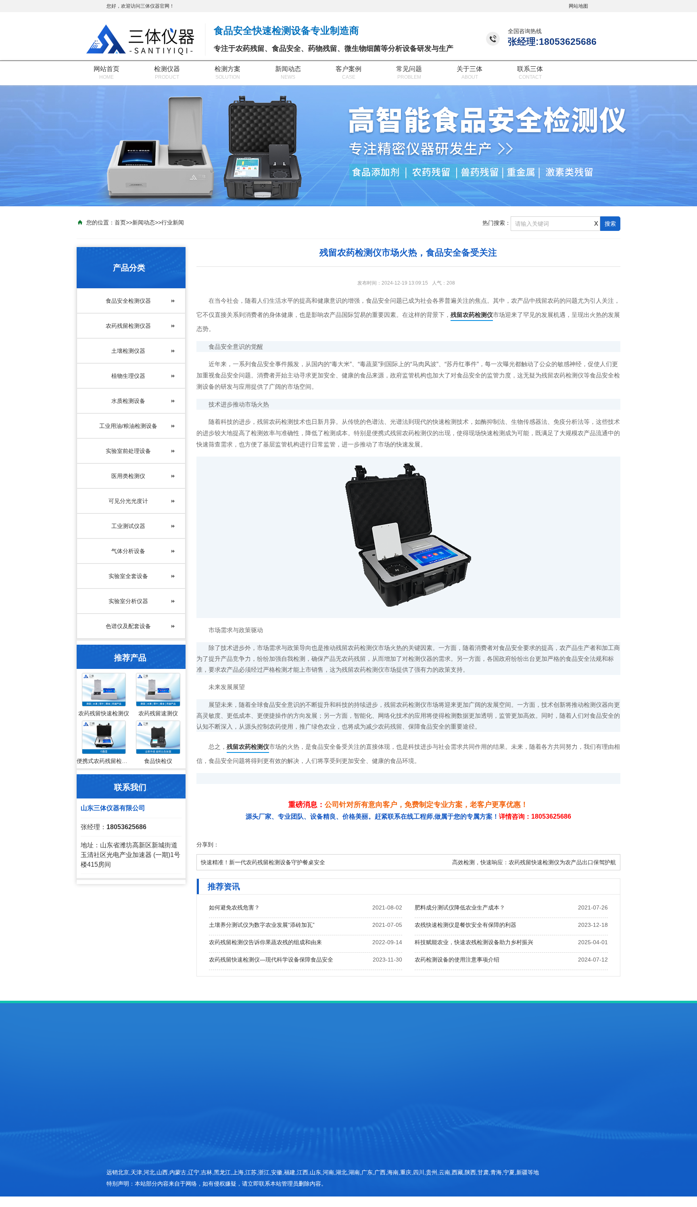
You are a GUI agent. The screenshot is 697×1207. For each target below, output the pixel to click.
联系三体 (530, 68)
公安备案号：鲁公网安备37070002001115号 (514, 1179)
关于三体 (469, 68)
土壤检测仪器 (128, 351)
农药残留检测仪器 (128, 326)
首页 (120, 222)
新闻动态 (288, 68)
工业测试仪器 (128, 526)
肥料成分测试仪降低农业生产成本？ (460, 907)
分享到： (207, 844)
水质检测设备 (128, 401)
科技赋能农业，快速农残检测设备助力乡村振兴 (474, 942)
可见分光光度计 (128, 501)
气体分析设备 (128, 551)
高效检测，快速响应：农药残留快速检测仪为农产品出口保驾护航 (534, 862)
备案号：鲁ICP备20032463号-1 (498, 1165)
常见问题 (409, 68)
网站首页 (106, 68)
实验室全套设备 (128, 576)
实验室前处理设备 (128, 451)
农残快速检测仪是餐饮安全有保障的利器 (465, 925)
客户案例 (348, 68)
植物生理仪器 (128, 376)
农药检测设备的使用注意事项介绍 (457, 959)
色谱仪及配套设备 (128, 626)
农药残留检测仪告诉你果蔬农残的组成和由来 (265, 942)
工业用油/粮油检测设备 (128, 426)
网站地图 (578, 6)
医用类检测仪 (128, 476)
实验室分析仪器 (128, 601)
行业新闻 (172, 222)
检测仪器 (167, 68)
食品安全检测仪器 (128, 301)
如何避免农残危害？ (234, 907)
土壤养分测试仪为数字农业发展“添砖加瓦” (262, 925)
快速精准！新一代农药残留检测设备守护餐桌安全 (263, 862)
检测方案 (227, 68)
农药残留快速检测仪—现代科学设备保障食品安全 (271, 959)
